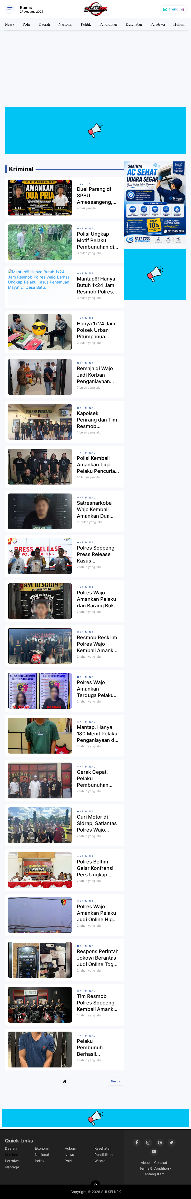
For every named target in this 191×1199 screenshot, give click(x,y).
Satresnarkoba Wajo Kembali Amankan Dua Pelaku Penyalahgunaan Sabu (96, 509)
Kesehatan (134, 24)
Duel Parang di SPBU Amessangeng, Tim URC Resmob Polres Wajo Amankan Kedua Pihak (98, 195)
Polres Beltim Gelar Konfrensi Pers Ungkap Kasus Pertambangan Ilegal (95, 868)
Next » (115, 1081)
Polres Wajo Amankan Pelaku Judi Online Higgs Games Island (97, 913)
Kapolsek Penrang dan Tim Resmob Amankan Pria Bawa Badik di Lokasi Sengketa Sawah (97, 419)
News (9, 24)
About (145, 1162)
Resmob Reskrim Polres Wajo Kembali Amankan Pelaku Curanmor (98, 644)
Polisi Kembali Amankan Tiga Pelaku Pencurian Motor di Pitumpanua (97, 464)
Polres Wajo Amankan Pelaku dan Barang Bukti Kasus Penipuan (97, 599)
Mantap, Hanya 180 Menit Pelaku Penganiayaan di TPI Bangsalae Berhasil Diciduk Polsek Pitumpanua (97, 733)
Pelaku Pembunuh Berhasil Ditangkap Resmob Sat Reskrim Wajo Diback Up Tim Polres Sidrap (94, 1047)
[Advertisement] (95, 72)
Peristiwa (157, 24)
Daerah (44, 24)
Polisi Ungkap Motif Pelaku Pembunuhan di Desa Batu (95, 240)
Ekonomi (41, 1148)
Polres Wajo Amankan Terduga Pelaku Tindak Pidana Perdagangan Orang (95, 689)
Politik (86, 24)
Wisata (100, 1161)
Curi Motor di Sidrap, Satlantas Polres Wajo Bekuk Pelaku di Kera (97, 823)
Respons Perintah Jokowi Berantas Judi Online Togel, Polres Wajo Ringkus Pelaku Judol (98, 958)
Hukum (179, 24)
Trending (176, 9)
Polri (26, 24)
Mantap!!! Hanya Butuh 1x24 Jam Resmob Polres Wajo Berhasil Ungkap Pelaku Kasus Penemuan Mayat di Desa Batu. (97, 285)
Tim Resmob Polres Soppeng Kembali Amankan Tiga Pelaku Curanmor (98, 1002)
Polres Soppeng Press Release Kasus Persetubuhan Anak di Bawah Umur (95, 554)
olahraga (12, 1167)
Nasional (65, 24)
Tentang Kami (154, 1174)
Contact (160, 1162)
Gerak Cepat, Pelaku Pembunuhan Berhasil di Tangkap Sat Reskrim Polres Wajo (95, 778)
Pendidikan (108, 24)
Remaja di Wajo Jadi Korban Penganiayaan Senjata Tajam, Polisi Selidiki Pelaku (95, 375)
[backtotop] (95, 1185)
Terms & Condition (154, 1168)
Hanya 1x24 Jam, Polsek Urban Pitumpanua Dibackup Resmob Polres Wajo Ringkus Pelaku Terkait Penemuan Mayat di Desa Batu (97, 330)
